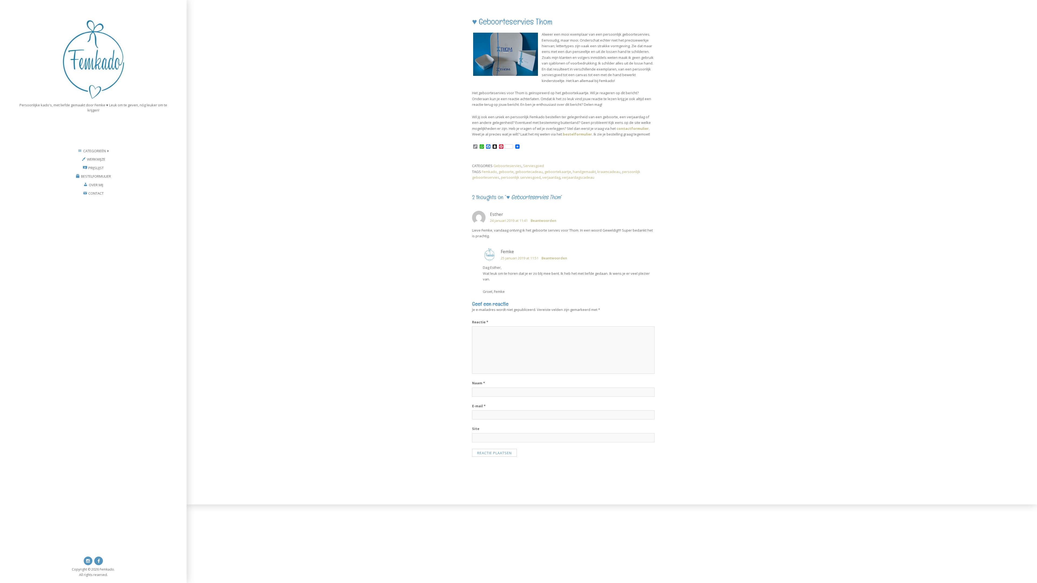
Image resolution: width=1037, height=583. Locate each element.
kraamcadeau (608, 171)
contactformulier (633, 128)
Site (475, 428)
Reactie (480, 322)
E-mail (479, 406)
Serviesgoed (533, 165)
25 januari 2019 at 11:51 (519, 258)
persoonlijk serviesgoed (521, 177)
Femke (507, 252)
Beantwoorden (543, 220)
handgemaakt (584, 171)
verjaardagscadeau (578, 177)
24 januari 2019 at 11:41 (509, 220)
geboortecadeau (529, 171)
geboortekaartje (557, 171)
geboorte (506, 171)
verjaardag (551, 177)
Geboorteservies (507, 165)
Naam (478, 383)
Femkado (489, 171)
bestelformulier (577, 134)
